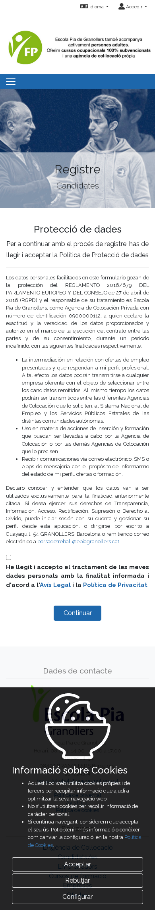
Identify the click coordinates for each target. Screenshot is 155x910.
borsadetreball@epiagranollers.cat (78, 541)
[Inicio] (78, 39)
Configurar (77, 896)
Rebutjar (77, 880)
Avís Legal (55, 585)
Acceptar (77, 864)
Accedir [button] (134, 7)
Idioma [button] (96, 7)
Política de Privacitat (115, 585)
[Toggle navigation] (10, 81)
